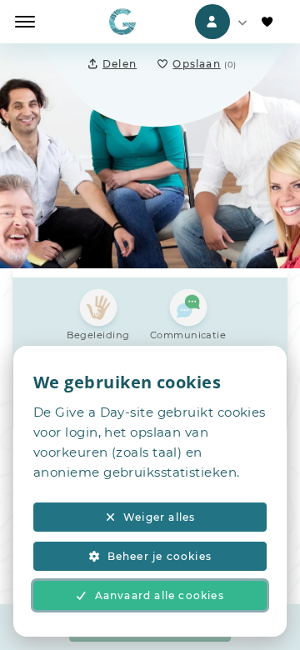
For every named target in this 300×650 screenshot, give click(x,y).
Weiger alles (159, 517)
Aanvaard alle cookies (159, 595)
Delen (119, 64)
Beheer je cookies (160, 556)
